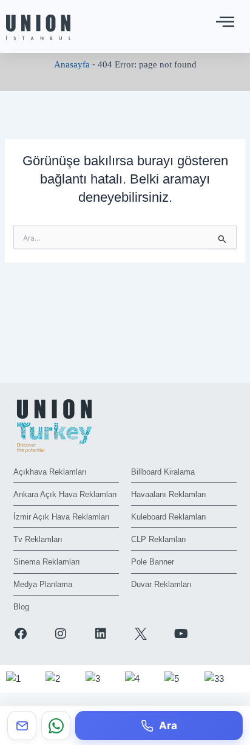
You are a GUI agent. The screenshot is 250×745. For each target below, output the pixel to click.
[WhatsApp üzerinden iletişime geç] (55, 725)
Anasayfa (72, 64)
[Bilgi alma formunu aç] (21, 725)
